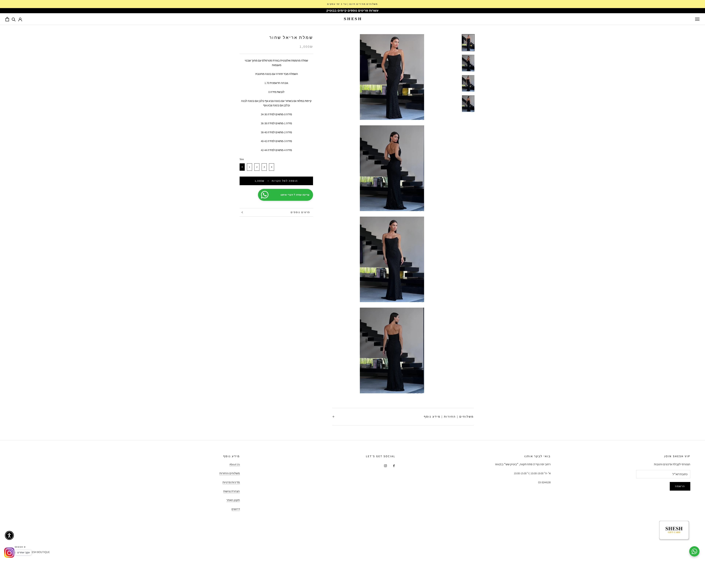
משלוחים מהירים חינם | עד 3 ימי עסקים (352, 4)
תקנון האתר (233, 500)
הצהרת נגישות (231, 491)
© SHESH (20, 546)
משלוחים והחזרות (229, 473)
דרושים (236, 509)
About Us (234, 464)
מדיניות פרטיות (231, 482)
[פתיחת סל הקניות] (7, 19)
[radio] (242, 167)
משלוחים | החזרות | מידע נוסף (449, 416)
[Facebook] (394, 465)
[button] (9, 535)
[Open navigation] (697, 19)
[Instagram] (385, 465)
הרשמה (680, 486)
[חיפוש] (14, 19)
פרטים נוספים (300, 212)
